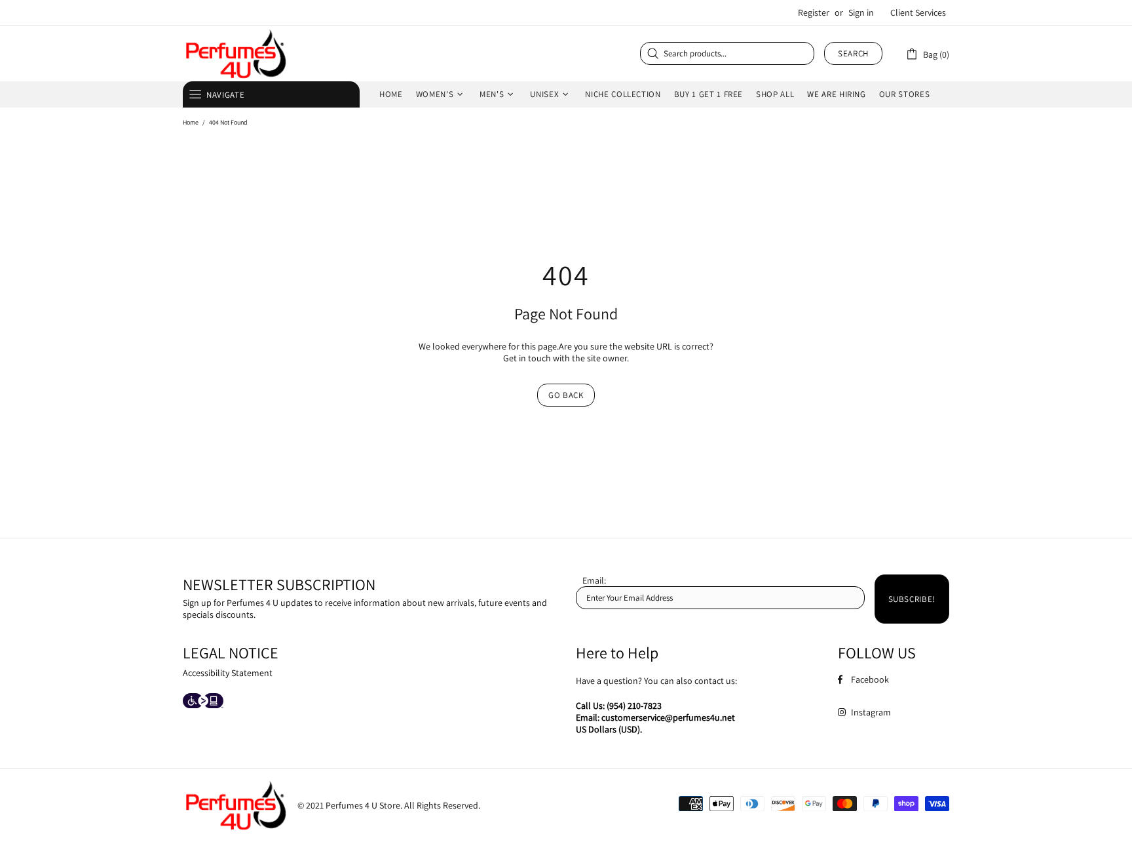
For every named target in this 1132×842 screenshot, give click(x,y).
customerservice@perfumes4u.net (668, 717)
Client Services (918, 12)
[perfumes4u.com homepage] (235, 53)
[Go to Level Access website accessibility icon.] (203, 702)
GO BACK (566, 395)
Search (853, 53)
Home (190, 122)
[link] (927, 53)
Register (813, 12)
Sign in (861, 12)
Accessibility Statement (228, 673)
